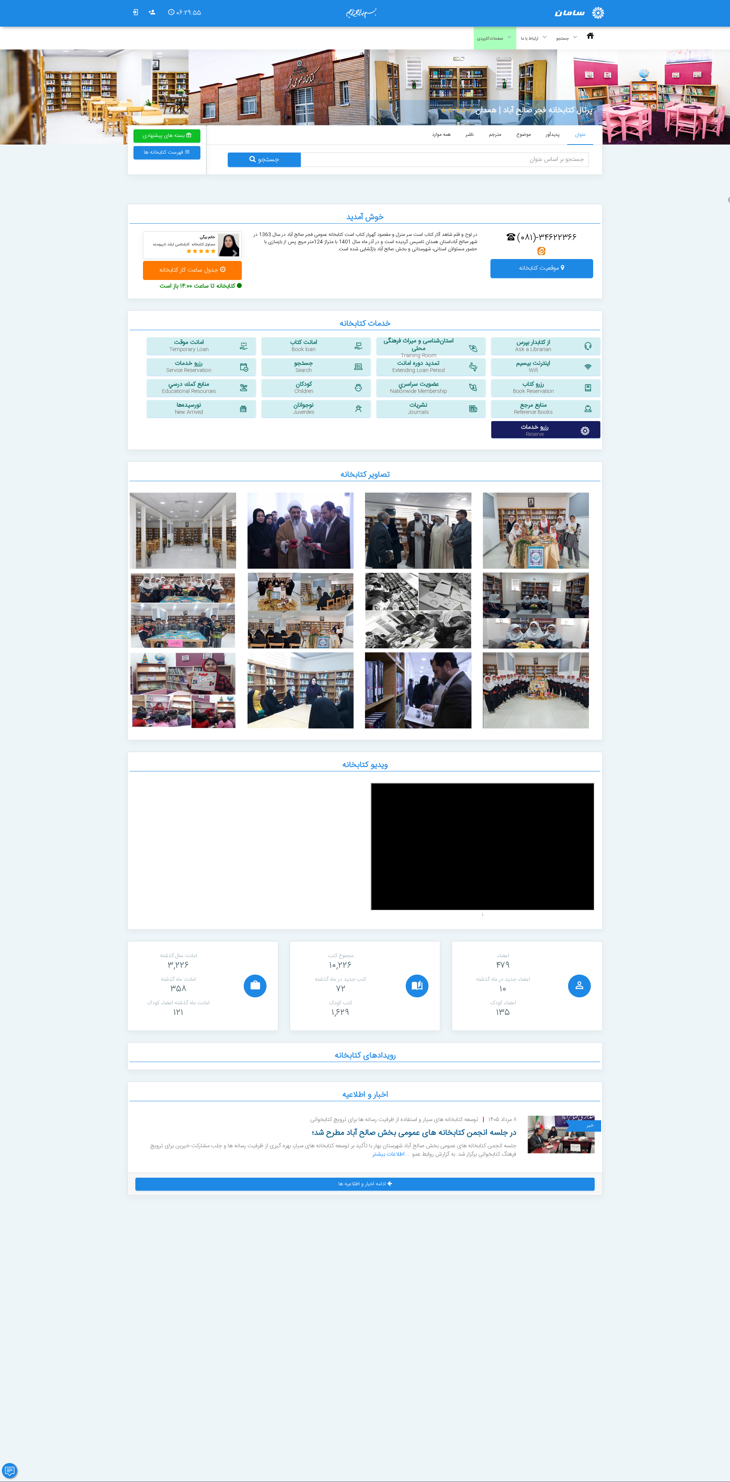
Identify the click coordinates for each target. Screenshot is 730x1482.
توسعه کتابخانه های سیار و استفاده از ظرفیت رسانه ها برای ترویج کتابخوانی (394, 1120)
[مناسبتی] (536, 691)
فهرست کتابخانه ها (164, 152)
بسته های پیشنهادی (164, 135)
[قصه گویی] (183, 691)
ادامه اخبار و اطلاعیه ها (362, 1184)
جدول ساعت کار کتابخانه (189, 270)
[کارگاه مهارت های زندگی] (301, 691)
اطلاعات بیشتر (389, 1154)
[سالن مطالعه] (183, 531)
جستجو (267, 159)
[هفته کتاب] (536, 531)
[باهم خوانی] (536, 611)
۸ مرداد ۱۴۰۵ (502, 1120)
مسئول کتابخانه (203, 245)
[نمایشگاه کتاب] (183, 611)
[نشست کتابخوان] (301, 611)
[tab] (580, 135)
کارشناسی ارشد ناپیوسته (171, 245)
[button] (232, 253)
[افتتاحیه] (301, 531)
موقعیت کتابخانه (540, 268)
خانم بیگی (207, 237)
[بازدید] (418, 531)
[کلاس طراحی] (418, 611)
